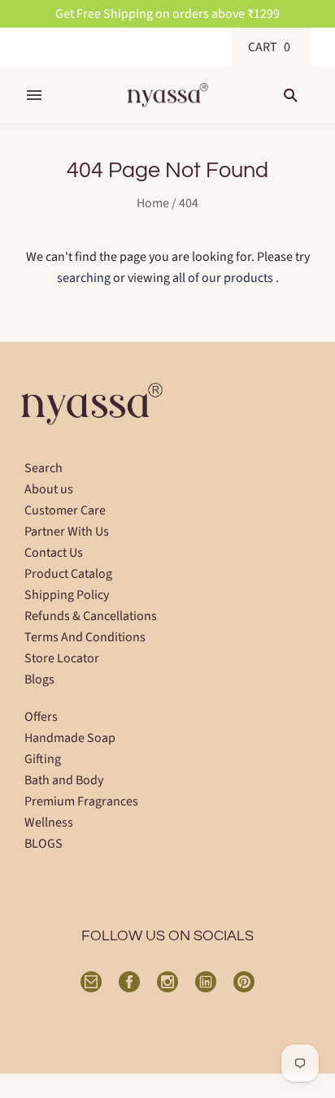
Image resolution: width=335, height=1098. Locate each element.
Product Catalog (68, 574)
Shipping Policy (66, 595)
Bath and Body (63, 780)
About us (48, 489)
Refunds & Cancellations (90, 616)
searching (84, 278)
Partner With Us (66, 531)
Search (43, 468)
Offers (41, 717)
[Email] (91, 981)
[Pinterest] (244, 981)
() (271, 47)
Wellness (48, 822)
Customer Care (65, 510)
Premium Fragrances (81, 801)
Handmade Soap (69, 738)
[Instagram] (167, 981)
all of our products (222, 278)
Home (153, 203)
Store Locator (61, 658)
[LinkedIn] (205, 981)
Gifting (42, 759)
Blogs (39, 679)
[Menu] (34, 95)
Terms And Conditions (85, 637)
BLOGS (43, 844)
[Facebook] (129, 981)
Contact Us (53, 553)
